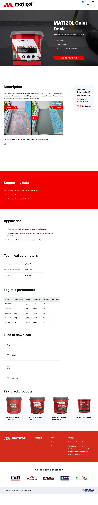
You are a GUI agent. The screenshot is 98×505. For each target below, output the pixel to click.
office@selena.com (88, 449)
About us (38, 442)
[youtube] (92, 1)
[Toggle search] (88, 4)
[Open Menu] (92, 4)
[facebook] (89, 1)
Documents (55, 446)
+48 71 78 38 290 (82, 446)
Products (54, 442)
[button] (84, 1)
